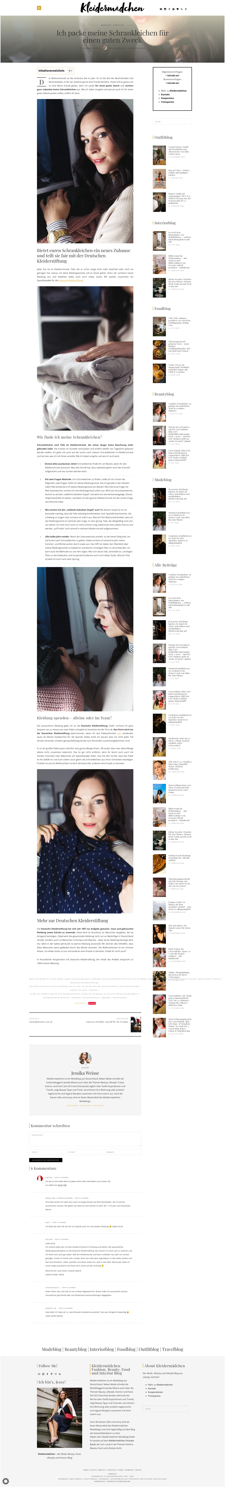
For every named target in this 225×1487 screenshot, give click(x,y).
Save (93, 1003)
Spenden (106, 998)
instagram (72, 1106)
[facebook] (169, 8)
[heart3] (56, 1373)
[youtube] (161, 8)
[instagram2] (165, 8)
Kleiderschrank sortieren (56, 998)
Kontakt (165, 94)
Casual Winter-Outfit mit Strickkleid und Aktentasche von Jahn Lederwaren (178, 150)
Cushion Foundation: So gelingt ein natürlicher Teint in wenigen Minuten (179, 407)
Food (120, 1470)
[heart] (178, 8)
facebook (85, 1106)
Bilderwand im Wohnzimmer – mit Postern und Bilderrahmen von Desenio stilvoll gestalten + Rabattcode (179, 262)
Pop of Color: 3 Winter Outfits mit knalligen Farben (179, 172)
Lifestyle (118, 25)
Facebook (80, 1003)
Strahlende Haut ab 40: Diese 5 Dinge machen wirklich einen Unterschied (179, 742)
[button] (5, 1481)
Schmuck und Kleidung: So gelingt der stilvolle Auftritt (179, 857)
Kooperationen (155, 1392)
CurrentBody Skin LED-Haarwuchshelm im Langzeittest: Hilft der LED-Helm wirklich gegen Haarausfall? (179, 455)
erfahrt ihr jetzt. (79, 990)
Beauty (102, 1470)
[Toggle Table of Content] (69, 71)
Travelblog (172, 1349)
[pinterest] (173, 8)
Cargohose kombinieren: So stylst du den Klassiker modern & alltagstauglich (180, 539)
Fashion (94, 990)
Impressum (99, 1481)
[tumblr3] (186, 8)
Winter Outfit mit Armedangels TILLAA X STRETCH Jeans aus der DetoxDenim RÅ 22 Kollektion (179, 198)
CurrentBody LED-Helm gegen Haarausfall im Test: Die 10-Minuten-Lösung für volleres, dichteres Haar (180, 1000)
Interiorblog (102, 1349)
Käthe (49, 1177)
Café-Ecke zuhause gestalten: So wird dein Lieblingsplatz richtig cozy (179, 321)
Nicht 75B (62, 1185)
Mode (86, 1470)
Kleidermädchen (178, 90)
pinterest (98, 1106)
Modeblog (51, 1349)
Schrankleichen (91, 998)
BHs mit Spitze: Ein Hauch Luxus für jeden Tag (179, 928)
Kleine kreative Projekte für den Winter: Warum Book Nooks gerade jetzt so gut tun (180, 283)
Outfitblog (149, 1349)
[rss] (182, 8)
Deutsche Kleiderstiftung (71, 280)
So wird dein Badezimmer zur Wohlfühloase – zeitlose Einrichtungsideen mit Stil (179, 237)
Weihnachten (120, 998)
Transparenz (167, 101)
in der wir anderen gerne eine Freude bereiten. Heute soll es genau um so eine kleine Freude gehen (84, 994)
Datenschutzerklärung (119, 1481)
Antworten (127, 1178)
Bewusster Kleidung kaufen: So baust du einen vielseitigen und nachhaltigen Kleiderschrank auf (179, 494)
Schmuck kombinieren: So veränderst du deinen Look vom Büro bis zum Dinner (179, 516)
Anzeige (106, 25)
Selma (49, 1239)
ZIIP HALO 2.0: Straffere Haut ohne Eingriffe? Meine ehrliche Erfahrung (180, 765)
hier (119, 733)
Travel (138, 1470)
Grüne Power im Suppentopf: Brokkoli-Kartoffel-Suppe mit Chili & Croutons (179, 368)
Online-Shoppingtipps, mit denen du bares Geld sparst (179, 974)
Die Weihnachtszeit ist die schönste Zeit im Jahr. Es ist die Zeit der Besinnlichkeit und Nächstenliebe (84, 986)
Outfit (93, 1470)
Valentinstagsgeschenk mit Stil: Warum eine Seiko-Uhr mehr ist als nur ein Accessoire (179, 882)
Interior (129, 1470)
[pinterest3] (51, 1373)
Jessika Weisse (117, 48)
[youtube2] (39, 1373)
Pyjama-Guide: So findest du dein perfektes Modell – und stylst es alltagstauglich (179, 905)
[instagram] (43, 1373)
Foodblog (126, 1349)
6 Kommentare (136, 48)
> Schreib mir (172, 75)
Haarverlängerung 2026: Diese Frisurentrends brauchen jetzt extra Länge (179, 788)
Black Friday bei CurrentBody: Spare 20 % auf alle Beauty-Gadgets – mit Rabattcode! (179, 954)
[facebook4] (47, 1373)
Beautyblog (76, 1349)
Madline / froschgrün (59, 1198)
